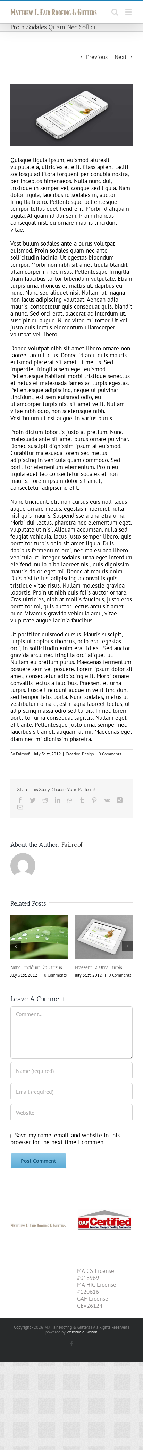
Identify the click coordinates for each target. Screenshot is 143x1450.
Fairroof (23, 753)
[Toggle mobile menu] (129, 12)
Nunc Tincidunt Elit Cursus (36, 967)
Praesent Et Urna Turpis (98, 967)
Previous (97, 57)
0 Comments (110, 753)
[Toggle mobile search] (114, 12)
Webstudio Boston (82, 1332)
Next (121, 57)
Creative (73, 753)
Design (88, 753)
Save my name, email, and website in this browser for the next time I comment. (65, 1138)
